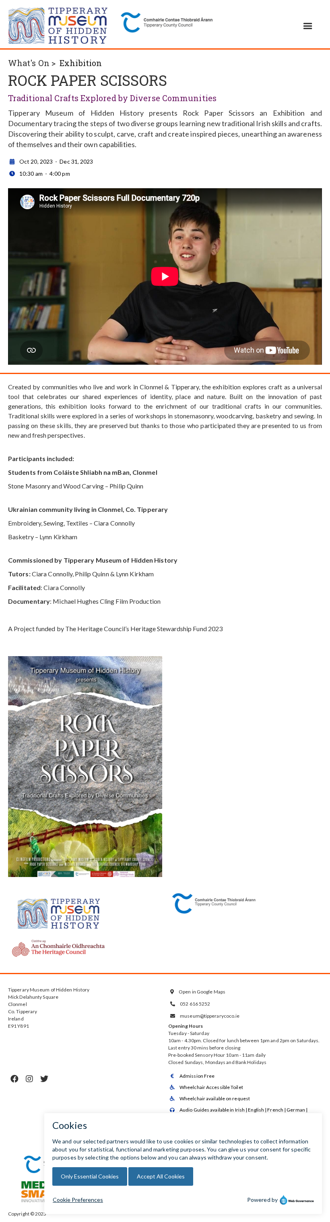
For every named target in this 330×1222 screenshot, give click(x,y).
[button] (308, 26)
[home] (58, 24)
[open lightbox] (85, 770)
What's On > (32, 63)
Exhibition (81, 63)
